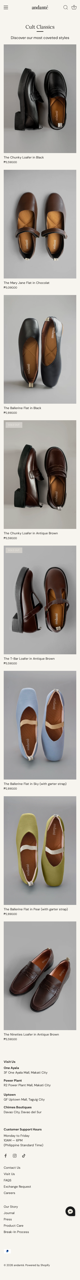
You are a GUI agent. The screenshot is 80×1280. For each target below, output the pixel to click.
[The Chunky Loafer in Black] (40, 98)
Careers (9, 1193)
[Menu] (6, 7)
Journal (9, 1213)
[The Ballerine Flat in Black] (40, 349)
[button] (70, 1211)
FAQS (7, 1180)
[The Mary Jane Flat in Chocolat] (40, 224)
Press (8, 1219)
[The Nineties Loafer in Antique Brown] (40, 975)
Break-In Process (16, 1232)
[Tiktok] (24, 1155)
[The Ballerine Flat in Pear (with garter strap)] (40, 850)
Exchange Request (17, 1187)
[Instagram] (15, 1155)
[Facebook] (5, 1155)
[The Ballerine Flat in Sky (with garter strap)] (40, 725)
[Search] (66, 8)
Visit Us (9, 1174)
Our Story (11, 1207)
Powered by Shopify (37, 1265)
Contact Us (12, 1168)
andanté (19, 1265)
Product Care (13, 1226)
